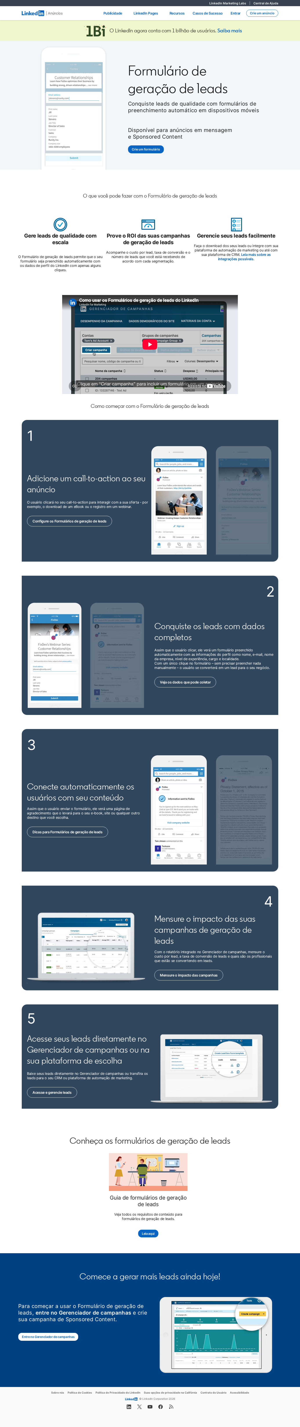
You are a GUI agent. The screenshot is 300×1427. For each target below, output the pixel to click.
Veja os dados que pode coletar (187, 682)
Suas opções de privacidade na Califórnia (170, 1392)
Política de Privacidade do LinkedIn (118, 1392)
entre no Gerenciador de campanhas (83, 1313)
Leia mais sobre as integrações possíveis (244, 256)
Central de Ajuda (265, 3)
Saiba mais (229, 30)
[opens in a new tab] (129, 1408)
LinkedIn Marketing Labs (229, 3)
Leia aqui (148, 1233)
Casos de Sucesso (208, 13)
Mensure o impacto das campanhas (189, 975)
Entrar (235, 13)
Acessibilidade (239, 1392)
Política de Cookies (80, 1392)
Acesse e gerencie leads (55, 1092)
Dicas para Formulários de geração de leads (68, 832)
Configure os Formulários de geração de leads (70, 521)
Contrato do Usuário (213, 1392)
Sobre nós (57, 1392)
